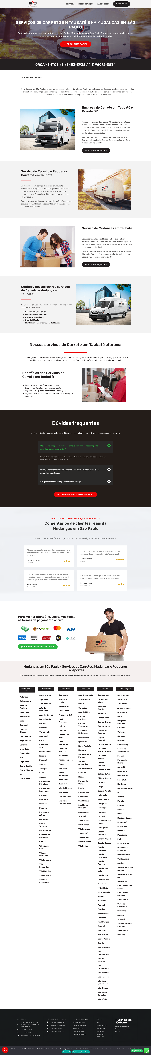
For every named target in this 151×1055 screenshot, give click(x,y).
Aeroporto (122, 699)
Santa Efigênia (26, 770)
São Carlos (122, 881)
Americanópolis (85, 695)
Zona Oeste (46, 689)
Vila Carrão (83, 820)
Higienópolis (25, 740)
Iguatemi (82, 742)
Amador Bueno (46, 715)
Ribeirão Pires (123, 854)
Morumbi (102, 901)
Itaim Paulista (84, 746)
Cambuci (24, 725)
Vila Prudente (84, 842)
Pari (22, 757)
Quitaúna (43, 819)
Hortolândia (122, 775)
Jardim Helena (85, 768)
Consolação (25, 736)
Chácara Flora (104, 744)
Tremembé (64, 780)
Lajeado (82, 773)
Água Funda (103, 695)
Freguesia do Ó (66, 715)
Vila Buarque (26, 779)
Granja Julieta (104, 791)
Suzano (120, 915)
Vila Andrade (104, 947)
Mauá (119, 814)
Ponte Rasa (83, 792)
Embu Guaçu (123, 745)
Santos (120, 863)
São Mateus (83, 801)
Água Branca (45, 695)
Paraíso (101, 909)
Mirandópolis (104, 892)
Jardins (23, 745)
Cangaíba (82, 708)
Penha (81, 788)
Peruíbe (121, 831)
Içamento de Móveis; (34, 317)
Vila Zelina (83, 846)
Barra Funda (45, 719)
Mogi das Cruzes (124, 818)
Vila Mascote (104, 977)
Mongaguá (122, 822)
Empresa (70, 4)
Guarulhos (122, 771)
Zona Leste (85, 689)
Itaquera (82, 750)
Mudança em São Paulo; (36, 314)
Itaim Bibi (102, 816)
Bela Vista (24, 712)
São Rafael (103, 934)
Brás (22, 721)
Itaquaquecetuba (125, 788)
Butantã (43, 728)
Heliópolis (102, 795)
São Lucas (83, 797)
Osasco (42, 777)
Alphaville (43, 699)
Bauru (120, 716)
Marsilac (102, 884)
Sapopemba (83, 812)
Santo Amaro (104, 939)
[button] (75, 447)
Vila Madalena (45, 871)
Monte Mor (122, 826)
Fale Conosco (103, 4)
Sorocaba (121, 911)
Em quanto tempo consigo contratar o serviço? (61, 482)
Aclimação (24, 697)
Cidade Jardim (104, 778)
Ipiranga (102, 812)
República (24, 762)
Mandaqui (63, 756)
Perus (61, 764)
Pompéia (43, 808)
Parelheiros (103, 913)
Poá (119, 839)
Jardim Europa (104, 843)
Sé (21, 774)
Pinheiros (43, 799)
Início (23, 77)
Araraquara (122, 712)
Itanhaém (121, 784)
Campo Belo (103, 718)
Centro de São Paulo (26, 689)
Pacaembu (25, 753)
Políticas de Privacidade (81, 1052)
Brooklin (102, 713)
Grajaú (101, 786)
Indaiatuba (122, 780)
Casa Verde (64, 711)
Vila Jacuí (82, 833)
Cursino (101, 782)
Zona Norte (65, 689)
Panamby (102, 905)
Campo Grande (104, 722)
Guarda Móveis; (32, 320)
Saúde (101, 943)
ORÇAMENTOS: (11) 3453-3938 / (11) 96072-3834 (75, 65)
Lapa (41, 773)
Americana (122, 704)
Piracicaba (122, 835)
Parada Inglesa (66, 760)
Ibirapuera (103, 803)
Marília (120, 809)
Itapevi (42, 756)
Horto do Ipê (103, 799)
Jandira (43, 764)
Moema (101, 896)
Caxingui (43, 736)
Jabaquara (103, 827)
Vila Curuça (83, 825)
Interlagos (102, 808)
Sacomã (101, 926)
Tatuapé (82, 816)
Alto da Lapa (45, 704)
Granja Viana (45, 751)
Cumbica (121, 736)
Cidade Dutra (104, 774)
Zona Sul (104, 689)
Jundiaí (120, 801)
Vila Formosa (84, 829)
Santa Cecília (26, 766)
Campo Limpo (104, 726)
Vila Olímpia (103, 988)
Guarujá (121, 767)
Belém (81, 704)
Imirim (62, 726)
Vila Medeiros (65, 797)
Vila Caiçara (122, 930)
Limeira (120, 805)
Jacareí (120, 797)
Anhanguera (25, 701)
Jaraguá (43, 768)
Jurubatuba (103, 879)
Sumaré (43, 842)
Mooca (81, 777)
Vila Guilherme (65, 788)
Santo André (123, 859)
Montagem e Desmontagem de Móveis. (42, 323)
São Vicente (123, 899)
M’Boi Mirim (103, 888)
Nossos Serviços (85, 4)
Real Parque (103, 922)
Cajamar (121, 728)
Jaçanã (62, 730)
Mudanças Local (113, 360)
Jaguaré (43, 760)
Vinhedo (121, 935)
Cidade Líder (84, 712)
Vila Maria (63, 792)
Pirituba (43, 804)
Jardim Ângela (104, 839)
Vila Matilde (83, 837)
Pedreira (102, 918)
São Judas (103, 930)
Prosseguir (66, 1052)
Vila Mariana (103, 972)
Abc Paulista (123, 695)
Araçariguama (124, 708)
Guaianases (83, 737)
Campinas (122, 732)
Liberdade (24, 749)
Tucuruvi (63, 784)
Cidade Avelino (105, 770)
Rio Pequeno (45, 830)
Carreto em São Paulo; (35, 312)
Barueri (42, 723)
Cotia (41, 740)
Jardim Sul (103, 875)
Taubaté (121, 919)
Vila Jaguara (45, 860)
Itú (118, 792)
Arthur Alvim (84, 699)
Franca (120, 756)
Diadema (121, 740)
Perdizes (43, 795)
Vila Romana (45, 875)
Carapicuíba (45, 732)
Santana (63, 768)
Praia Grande (123, 843)
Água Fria (63, 695)
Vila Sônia (102, 999)
